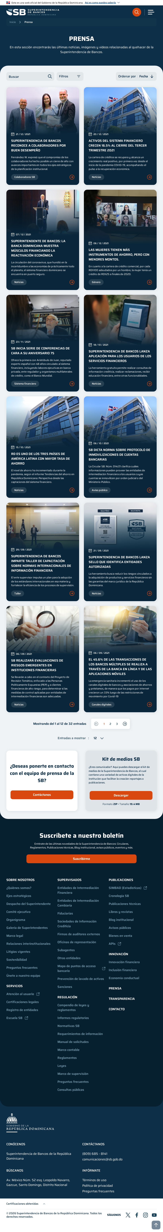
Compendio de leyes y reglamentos (73, 1007)
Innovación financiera (124, 962)
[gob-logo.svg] (30, 1122)
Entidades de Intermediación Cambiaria (78, 903)
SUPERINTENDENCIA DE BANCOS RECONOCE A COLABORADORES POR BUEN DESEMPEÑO (38, 145)
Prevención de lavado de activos (80, 978)
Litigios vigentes (18, 951)
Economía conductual (124, 978)
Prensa (28, 22)
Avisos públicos (120, 927)
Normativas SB (68, 1025)
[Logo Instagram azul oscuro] (145, 1215)
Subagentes (66, 950)
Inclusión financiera (123, 970)
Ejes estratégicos (18, 895)
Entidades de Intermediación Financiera (78, 890)
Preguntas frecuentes (22, 967)
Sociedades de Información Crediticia (77, 924)
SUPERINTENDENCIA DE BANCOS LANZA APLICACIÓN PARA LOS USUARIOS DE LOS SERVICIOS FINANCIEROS (120, 356)
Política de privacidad (97, 1185)
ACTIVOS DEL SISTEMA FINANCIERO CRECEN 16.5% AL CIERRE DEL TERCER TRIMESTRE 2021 (118, 145)
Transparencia (122, 998)
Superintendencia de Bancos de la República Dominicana (53, 1213)
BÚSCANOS (14, 1170)
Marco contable (68, 1049)
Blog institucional (121, 919)
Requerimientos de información (80, 1033)
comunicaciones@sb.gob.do (102, 1159)
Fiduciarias (65, 913)
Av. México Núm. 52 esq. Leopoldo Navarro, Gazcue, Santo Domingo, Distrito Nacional (38, 1182)
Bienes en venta (120, 935)
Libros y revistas (121, 911)
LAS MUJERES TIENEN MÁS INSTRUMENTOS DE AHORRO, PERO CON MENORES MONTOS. (119, 254)
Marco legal (14, 935)
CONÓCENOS (15, 1144)
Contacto (117, 1009)
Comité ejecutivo (18, 911)
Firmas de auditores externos (78, 934)
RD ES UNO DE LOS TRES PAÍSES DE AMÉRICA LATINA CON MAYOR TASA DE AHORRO (40, 458)
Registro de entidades (22, 1009)
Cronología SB (119, 895)
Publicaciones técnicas (125, 903)
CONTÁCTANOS (93, 1144)
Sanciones (64, 986)
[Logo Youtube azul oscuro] (154, 1215)
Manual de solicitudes (73, 1041)
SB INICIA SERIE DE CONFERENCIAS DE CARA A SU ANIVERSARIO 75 (40, 351)
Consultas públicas (70, 1089)
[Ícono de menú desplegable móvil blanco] (151, 12)
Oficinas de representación (76, 942)
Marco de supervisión (72, 1073)
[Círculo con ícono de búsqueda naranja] (136, 12)
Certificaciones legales (22, 1001)
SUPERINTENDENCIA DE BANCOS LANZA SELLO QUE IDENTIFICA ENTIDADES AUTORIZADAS (119, 562)
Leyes (61, 1065)
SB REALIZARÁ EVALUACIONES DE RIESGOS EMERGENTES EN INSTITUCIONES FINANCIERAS (37, 665)
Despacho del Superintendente (28, 903)
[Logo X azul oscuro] (128, 1215)
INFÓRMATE (91, 1170)
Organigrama (15, 919)
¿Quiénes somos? (18, 887)
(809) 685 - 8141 (94, 1153)
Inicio (13, 22)
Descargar (121, 795)
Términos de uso (94, 1180)
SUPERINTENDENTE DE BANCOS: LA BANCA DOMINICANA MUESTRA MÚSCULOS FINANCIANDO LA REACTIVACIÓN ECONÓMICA (38, 248)
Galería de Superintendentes (27, 927)
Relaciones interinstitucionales (28, 943)
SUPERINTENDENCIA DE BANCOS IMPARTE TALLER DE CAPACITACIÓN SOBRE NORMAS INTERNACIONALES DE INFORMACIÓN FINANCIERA (41, 563)
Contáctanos (42, 794)
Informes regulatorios (73, 1017)
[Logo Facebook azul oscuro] (136, 1215)
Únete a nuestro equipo (23, 975)
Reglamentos (67, 1057)
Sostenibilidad (16, 959)
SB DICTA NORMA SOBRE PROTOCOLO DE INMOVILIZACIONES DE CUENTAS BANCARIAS (119, 454)
